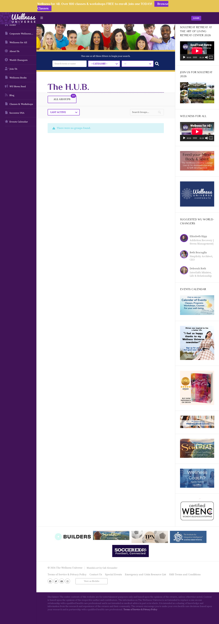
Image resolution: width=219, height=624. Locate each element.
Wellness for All (18, 42)
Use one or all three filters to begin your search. (105, 56)
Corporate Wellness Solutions (22, 33)
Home (12, 24)
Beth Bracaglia (198, 252)
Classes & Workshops (21, 104)
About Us (14, 51)
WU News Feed (17, 86)
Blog (11, 95)
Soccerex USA (16, 112)
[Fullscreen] (211, 57)
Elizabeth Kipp (198, 236)
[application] (197, 51)
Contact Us (95, 574)
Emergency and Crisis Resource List (145, 574)
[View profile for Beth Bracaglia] (185, 254)
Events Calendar (18, 121)
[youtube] (61, 581)
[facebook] (50, 581)
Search (157, 64)
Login (196, 18)
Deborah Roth (198, 268)
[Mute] (206, 57)
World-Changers (18, 60)
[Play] (184, 57)
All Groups (62, 99)
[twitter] (56, 581)
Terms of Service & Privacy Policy (67, 574)
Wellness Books (18, 77)
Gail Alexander (109, 568)
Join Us (13, 68)
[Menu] (41, 18)
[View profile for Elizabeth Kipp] (185, 238)
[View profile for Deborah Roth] (185, 270)
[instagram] (67, 581)
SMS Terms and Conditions (185, 574)
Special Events (113, 574)
